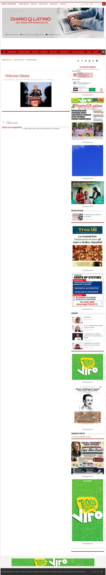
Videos (89, 52)
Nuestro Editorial (24, 4)
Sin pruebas (87, 317)
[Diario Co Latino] (53, 23)
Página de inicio (6, 60)
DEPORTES (35, 52)
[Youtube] (87, 4)
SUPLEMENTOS (64, 52)
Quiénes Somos (43, 4)
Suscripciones (54, 4)
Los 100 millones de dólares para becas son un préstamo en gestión (93, 335)
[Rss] (81, 4)
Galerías (95, 52)
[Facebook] (83, 4)
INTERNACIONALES (24, 52)
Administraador (10, 79)
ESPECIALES (53, 52)
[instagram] (89, 4)
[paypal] (91, 4)
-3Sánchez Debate (18, 60)
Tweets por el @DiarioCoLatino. (81, 437)
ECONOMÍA (44, 52)
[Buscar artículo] (103, 3)
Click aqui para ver (87, 95)
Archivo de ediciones (78, 52)
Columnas (63, 4)
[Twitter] (85, 4)
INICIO (4, 51)
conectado (39, 128)
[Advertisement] (53, 42)
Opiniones (34, 4)
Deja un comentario (38, 79)
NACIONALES (12, 52)
